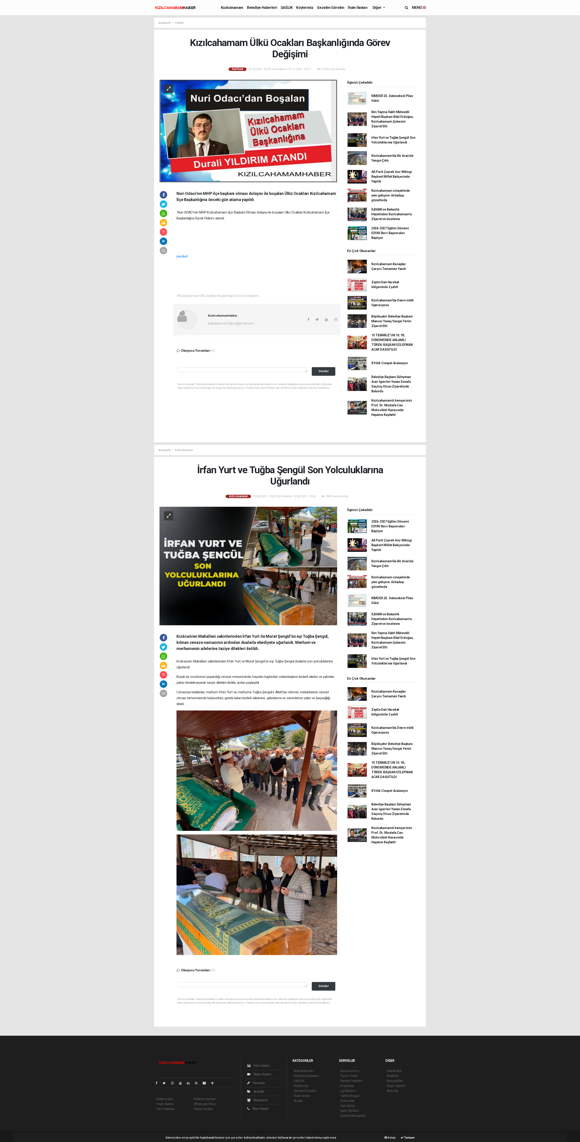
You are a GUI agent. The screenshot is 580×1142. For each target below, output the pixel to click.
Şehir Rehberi (349, 1111)
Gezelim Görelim (330, 7)
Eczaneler (347, 1086)
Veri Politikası (165, 1109)
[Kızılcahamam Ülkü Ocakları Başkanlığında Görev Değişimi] (248, 130)
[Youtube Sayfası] (182, 1083)
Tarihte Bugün (350, 1096)
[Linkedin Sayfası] (190, 1083)
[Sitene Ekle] (214, 1083)
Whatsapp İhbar (205, 1104)
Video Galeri (262, 1074)
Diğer (377, 7)
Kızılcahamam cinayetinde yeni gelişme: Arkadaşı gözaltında (390, 195)
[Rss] (198, 1083)
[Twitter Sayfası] (166, 1083)
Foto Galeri (261, 1065)
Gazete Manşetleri (353, 1116)
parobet (182, 256)
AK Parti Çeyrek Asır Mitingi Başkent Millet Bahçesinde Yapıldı (391, 176)
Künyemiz (260, 1100)
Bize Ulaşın (260, 1108)
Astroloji (392, 1091)
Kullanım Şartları (205, 1099)
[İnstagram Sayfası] (174, 1083)
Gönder (324, 371)
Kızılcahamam (232, 7)
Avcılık (298, 1101)
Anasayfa (164, 22)
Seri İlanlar (347, 1106)
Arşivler (259, 1091)
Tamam (409, 1137)
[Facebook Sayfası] (158, 1083)
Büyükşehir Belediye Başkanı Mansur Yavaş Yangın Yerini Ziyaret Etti (392, 321)
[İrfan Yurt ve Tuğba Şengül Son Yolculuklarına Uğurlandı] (248, 565)
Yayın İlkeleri (165, 1104)
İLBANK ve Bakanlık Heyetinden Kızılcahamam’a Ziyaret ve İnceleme (391, 214)
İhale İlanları (357, 7)
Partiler (179, 22)
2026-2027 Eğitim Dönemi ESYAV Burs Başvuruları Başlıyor (390, 233)
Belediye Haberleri (262, 7)
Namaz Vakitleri (351, 1081)
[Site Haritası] (206, 1083)
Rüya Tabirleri (396, 1086)
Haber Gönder (203, 1109)
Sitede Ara (394, 1071)
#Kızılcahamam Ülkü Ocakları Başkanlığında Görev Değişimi (218, 296)
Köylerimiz (304, 7)
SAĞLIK (287, 7)
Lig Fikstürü (348, 1091)
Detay (391, 1137)
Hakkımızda (164, 1099)
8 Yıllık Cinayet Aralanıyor (389, 363)
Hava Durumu (349, 1071)
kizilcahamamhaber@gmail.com (230, 323)
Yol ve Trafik (349, 1076)
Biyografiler (395, 1081)
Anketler (393, 1076)
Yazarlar (258, 1083)
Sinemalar (347, 1101)
